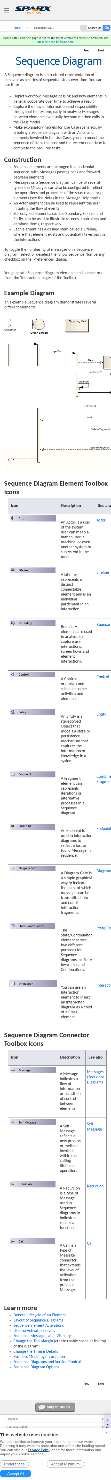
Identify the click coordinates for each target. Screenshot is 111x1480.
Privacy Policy (39, 1450)
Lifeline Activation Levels (34, 1331)
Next (101, 50)
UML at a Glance (17, 1426)
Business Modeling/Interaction (39, 1357)
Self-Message (94, 1127)
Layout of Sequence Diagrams (38, 1320)
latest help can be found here (55, 42)
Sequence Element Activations (38, 1326)
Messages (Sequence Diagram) (95, 1077)
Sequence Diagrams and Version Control (47, 1362)
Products (12, 1418)
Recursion (95, 1186)
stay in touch (58, 1407)
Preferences (14, 1464)
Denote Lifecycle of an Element (39, 1315)
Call (90, 1243)
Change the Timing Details (35, 1352)
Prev (86, 50)
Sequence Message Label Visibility (42, 1336)
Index (17, 28)
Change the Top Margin (33, 1341)
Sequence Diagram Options (36, 1367)
